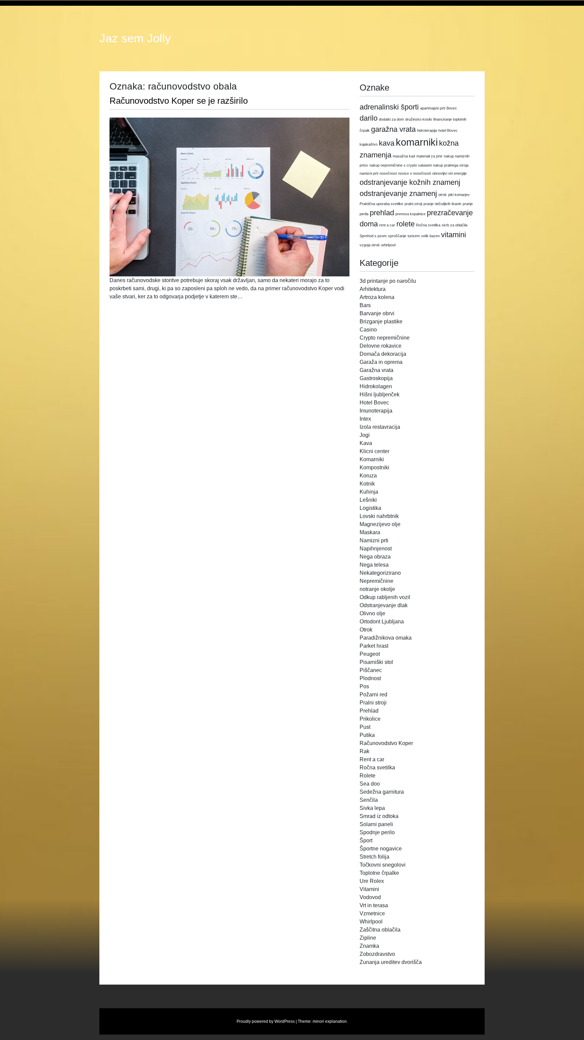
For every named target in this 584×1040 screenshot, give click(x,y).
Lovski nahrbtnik (379, 516)
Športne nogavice (381, 848)
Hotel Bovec (374, 402)
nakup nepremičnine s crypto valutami (400, 165)
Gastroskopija (376, 378)
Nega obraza (375, 557)
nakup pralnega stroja (450, 165)
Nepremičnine (376, 581)
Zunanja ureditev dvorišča (391, 962)
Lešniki (368, 500)
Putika (367, 735)
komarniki (417, 142)
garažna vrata (393, 129)
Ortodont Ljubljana (382, 621)
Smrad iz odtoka (379, 816)
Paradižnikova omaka (386, 638)
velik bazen (430, 236)
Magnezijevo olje (380, 524)
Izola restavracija (380, 427)
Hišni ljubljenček (379, 394)
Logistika (370, 508)
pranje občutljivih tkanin (442, 204)
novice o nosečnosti (414, 173)
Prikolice (370, 719)
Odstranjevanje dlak (384, 605)
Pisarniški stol (376, 662)
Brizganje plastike (381, 321)
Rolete (367, 775)
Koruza (368, 475)
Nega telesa (374, 565)
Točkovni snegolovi (383, 865)
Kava (366, 443)
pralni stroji (413, 204)
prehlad (382, 212)
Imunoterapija (376, 411)
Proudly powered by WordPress (266, 1021)
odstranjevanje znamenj (398, 193)
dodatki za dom (391, 119)
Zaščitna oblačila (380, 930)
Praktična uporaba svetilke (381, 204)
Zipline (368, 938)
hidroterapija (427, 130)
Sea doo (370, 784)
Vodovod (370, 897)
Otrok (366, 630)
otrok (442, 195)
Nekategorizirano (380, 573)
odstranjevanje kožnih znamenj (410, 182)
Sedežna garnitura (382, 792)
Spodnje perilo (377, 832)
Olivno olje (372, 613)
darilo (369, 118)
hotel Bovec (448, 130)
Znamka (369, 946)
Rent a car (372, 759)
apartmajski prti (432, 108)
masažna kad (404, 156)
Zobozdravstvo (377, 954)
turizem (414, 236)
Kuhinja (369, 492)
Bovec (451, 108)
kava (386, 143)
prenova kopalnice (410, 214)
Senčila (369, 800)
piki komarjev (459, 195)
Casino (368, 329)
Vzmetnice (372, 913)
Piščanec (371, 670)
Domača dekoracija (383, 354)
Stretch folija (374, 857)
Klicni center (374, 451)
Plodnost (370, 678)
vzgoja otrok (370, 245)
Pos (364, 686)
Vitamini (369, 889)
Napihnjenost (376, 548)
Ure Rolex (372, 881)
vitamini (453, 234)
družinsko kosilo (418, 119)
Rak (364, 751)
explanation (336, 1021)
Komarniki (372, 459)
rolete (405, 224)
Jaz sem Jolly (135, 38)
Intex (365, 419)
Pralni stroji (373, 702)
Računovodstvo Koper (386, 743)
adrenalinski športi (389, 107)
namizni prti (369, 173)
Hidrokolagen (376, 386)
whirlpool (388, 245)
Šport (366, 840)
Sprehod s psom (373, 236)
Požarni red (373, 694)
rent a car (387, 225)
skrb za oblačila (454, 225)
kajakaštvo (369, 144)
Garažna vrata (376, 370)
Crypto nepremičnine (385, 338)
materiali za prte (429, 156)
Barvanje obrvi (377, 313)
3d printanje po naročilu (388, 281)
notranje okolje (377, 589)
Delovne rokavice (381, 346)
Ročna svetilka (428, 225)
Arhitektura (373, 289)
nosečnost (388, 173)
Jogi (365, 435)
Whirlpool (371, 921)
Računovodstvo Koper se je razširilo (179, 101)
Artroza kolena (377, 297)
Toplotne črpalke (379, 873)
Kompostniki (374, 467)
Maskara (370, 532)
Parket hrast (374, 646)
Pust (365, 727)
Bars (365, 305)
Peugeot (370, 654)
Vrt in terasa (374, 905)
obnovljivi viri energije (449, 173)
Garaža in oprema (381, 362)
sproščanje (397, 236)
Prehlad (369, 711)
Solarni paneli (376, 824)
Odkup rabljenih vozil (385, 597)
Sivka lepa (372, 808)
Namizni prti (374, 540)
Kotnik (367, 484)
